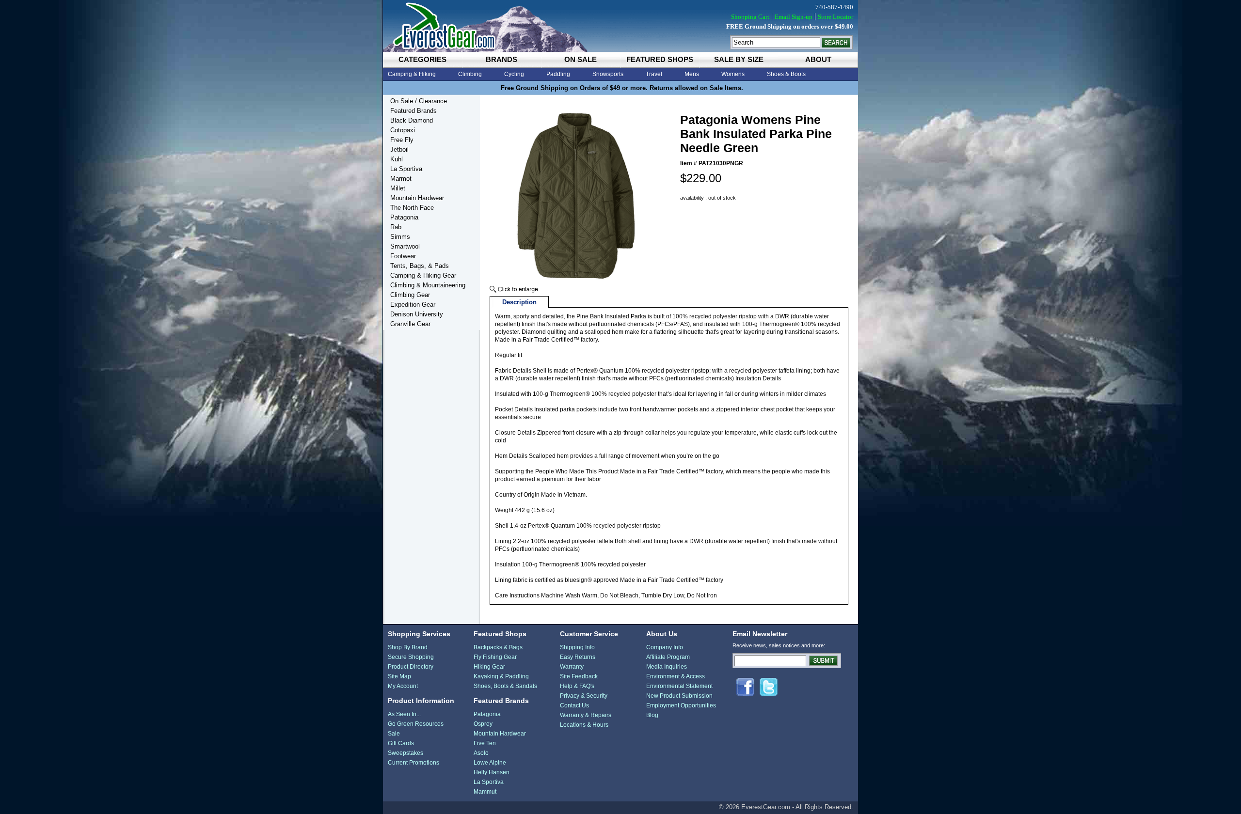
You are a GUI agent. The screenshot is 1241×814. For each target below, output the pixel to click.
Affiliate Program (668, 657)
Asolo (481, 753)
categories (422, 59)
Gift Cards (401, 743)
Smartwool (405, 246)
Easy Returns (577, 657)
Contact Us (574, 705)
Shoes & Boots (786, 74)
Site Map (399, 676)
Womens (733, 74)
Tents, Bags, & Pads (419, 265)
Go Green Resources (416, 723)
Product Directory (410, 666)
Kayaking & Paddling (501, 676)
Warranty (572, 666)
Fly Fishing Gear (495, 657)
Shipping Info (577, 647)
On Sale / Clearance (418, 101)
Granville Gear (410, 324)
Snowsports (607, 74)
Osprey (483, 723)
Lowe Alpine (490, 762)
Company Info (664, 647)
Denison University (416, 314)
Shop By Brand (408, 647)
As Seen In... (404, 714)
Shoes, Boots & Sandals (505, 686)
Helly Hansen (491, 772)
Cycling (514, 74)
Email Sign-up (793, 16)
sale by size (739, 59)
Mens (691, 74)
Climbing (470, 74)
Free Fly (402, 139)
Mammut (485, 791)
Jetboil (399, 149)
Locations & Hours (584, 724)
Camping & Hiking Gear (423, 275)
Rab (395, 227)
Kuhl (396, 159)
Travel (654, 74)
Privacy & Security (583, 695)
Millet (397, 188)
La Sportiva (406, 168)
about (818, 59)
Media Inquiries (666, 666)
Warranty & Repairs (585, 715)
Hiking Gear (489, 666)
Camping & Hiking (412, 74)
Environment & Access (675, 676)
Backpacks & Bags (498, 647)
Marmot (401, 178)
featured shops (659, 59)
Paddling (558, 74)
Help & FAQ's (577, 686)
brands (501, 59)
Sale (394, 733)
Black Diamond (411, 120)
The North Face (412, 207)
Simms (400, 236)
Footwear (403, 256)
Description (519, 302)
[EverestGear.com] (620, 26)
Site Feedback (579, 676)
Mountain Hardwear (417, 198)
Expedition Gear (412, 304)
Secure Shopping (411, 657)
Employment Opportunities (681, 705)
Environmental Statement (679, 686)
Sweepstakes (405, 753)
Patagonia (404, 217)
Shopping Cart (750, 16)
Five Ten (485, 743)
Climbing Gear (410, 294)
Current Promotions (413, 762)
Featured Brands (413, 110)
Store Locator (835, 16)
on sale (580, 59)
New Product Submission (679, 695)
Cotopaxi (402, 130)
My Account (403, 686)
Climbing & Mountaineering (427, 285)
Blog (652, 715)
